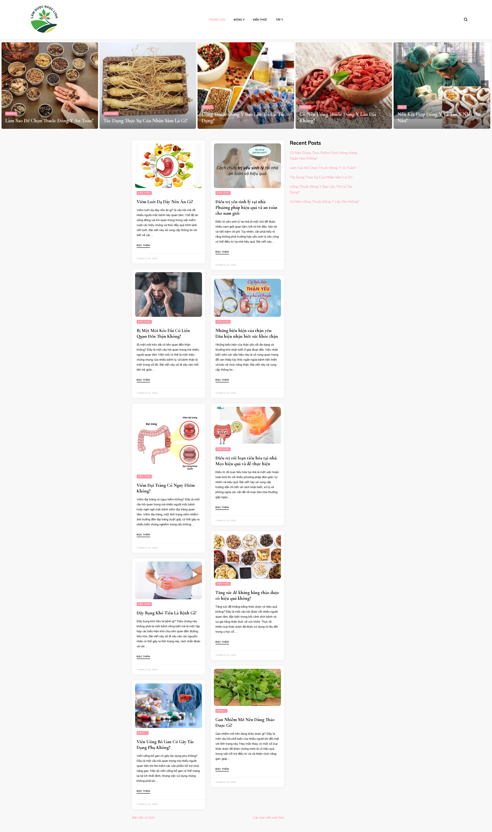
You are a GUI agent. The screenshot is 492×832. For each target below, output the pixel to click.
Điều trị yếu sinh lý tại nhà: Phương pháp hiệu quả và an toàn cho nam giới (246, 207)
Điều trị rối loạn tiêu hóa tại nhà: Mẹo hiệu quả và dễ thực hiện (246, 461)
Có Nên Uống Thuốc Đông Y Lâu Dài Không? (324, 201)
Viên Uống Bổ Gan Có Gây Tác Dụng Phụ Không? (165, 744)
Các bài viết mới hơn (268, 817)
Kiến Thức (260, 20)
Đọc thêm (143, 245)
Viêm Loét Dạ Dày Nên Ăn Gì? (165, 202)
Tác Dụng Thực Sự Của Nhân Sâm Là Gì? (47, 120)
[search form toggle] (465, 19)
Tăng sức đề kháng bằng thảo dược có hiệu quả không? (247, 595)
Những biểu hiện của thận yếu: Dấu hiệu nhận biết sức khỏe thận (246, 333)
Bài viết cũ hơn (143, 817)
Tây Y (279, 20)
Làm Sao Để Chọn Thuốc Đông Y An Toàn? (323, 168)
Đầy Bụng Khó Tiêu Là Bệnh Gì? (166, 613)
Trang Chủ (217, 20)
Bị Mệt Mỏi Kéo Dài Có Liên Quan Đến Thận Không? (163, 333)
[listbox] (246, 84)
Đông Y (239, 20)
